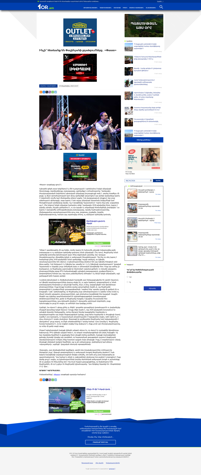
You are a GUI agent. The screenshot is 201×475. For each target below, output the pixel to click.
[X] (47, 92)
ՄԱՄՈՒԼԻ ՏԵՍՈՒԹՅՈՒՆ (136, 7)
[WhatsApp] (52, 92)
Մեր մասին (99, 463)
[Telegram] (55, 92)
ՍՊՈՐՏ (125, 7)
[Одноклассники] (41, 92)
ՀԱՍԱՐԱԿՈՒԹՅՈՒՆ (106, 7)
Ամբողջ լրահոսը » (144, 140)
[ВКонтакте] (44, 92)
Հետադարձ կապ (87, 463)
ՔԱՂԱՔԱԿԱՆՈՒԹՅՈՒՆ (91, 7)
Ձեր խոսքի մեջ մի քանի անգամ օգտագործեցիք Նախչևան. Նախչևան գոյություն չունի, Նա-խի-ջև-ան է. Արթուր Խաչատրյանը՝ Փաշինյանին (69, 1)
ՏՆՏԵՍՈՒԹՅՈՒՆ (151, 7)
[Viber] (49, 92)
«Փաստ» (56, 374)
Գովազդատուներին (113, 463)
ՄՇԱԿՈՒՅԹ (117, 7)
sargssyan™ (112, 468)
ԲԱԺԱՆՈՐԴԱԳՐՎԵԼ (100, 442)
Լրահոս (129, 41)
